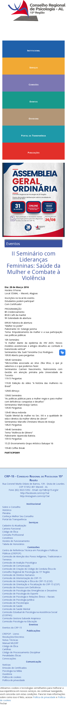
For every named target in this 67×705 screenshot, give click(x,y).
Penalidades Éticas (11, 655)
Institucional (33, 50)
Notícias (6, 664)
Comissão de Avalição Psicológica (19, 562)
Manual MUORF (10, 643)
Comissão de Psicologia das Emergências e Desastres (29, 590)
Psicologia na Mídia (12, 670)
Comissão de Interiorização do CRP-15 (21, 578)
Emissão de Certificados (14, 667)
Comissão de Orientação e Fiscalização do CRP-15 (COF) (31, 584)
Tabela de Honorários (13, 544)
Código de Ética (10, 531)
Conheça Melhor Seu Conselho (18, 516)
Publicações (33, 152)
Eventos (34, 101)
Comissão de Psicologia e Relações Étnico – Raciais (28, 596)
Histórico (6, 510)
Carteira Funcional (11, 528)
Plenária (6, 513)
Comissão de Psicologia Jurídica (18, 599)
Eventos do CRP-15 (12, 627)
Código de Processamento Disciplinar (21, 652)
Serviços (33, 67)
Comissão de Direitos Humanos (18, 575)
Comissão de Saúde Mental (16, 609)
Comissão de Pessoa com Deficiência (21, 587)
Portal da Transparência (33, 135)
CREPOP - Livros (10, 633)
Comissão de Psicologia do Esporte (20, 593)
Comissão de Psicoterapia (15, 602)
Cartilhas (6, 649)
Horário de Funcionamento (16, 540)
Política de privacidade (13, 680)
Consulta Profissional (13, 534)
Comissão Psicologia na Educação (19, 621)
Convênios (7, 537)
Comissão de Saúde (12, 605)
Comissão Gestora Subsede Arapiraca (21, 618)
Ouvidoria (33, 118)
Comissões (33, 84)
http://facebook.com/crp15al (34, 493)
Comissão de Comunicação (16, 565)
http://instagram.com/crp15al (34, 496)
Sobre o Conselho (11, 506)
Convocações (9, 658)
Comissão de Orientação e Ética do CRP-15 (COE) (27, 581)
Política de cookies (11, 677)
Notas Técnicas (10, 639)
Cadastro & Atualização (14, 525)
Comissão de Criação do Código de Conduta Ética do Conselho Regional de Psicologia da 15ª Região (29, 570)
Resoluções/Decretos (13, 636)
